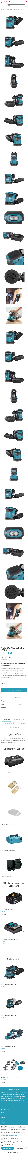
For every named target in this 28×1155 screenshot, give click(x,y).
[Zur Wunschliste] (22, 2)
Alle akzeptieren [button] (7, 1148)
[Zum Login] (19, 2)
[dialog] (14, 1140)
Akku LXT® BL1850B (7, 910)
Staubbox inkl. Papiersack (8, 773)
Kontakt (3, 1122)
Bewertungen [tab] (14, 727)
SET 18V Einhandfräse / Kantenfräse (10, 1078)
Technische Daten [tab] (18, 719)
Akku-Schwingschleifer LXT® (8, 984)
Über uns (3, 1117)
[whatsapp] (18, 707)
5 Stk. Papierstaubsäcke (8, 799)
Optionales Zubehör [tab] (9, 723)
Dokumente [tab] (21, 723)
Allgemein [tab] (7, 719)
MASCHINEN (9, 9)
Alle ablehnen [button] (21, 1148)
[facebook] (15, 707)
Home (2, 1112)
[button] (14, 1152)
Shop (2, 1115)
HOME (2, 9)
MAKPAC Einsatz (6, 876)
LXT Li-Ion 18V (18, 9)
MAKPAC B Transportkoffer (9, 850)
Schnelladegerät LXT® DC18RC (10, 939)
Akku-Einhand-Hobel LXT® (8, 1046)
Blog (2, 1120)
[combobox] (16, 5)
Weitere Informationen (12, 1135)
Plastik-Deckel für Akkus (8, 825)
